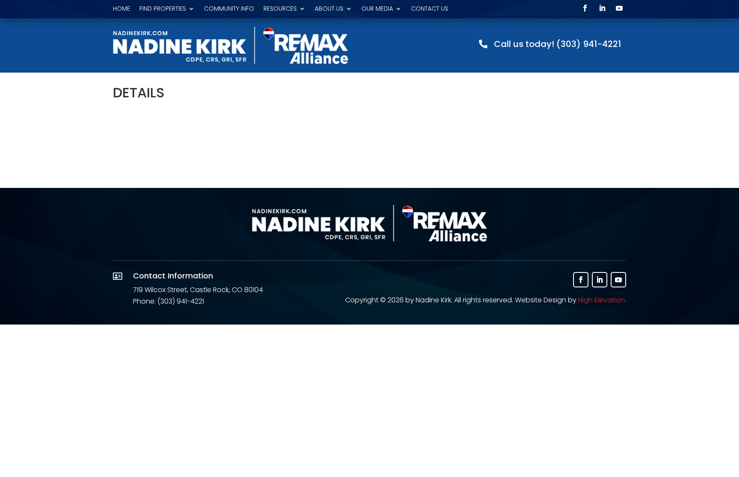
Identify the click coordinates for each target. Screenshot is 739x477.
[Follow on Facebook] (585, 8)
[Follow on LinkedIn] (602, 8)
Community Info (229, 9)
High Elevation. (602, 300)
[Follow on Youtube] (619, 8)
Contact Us (429, 9)
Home (121, 9)
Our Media (377, 9)
